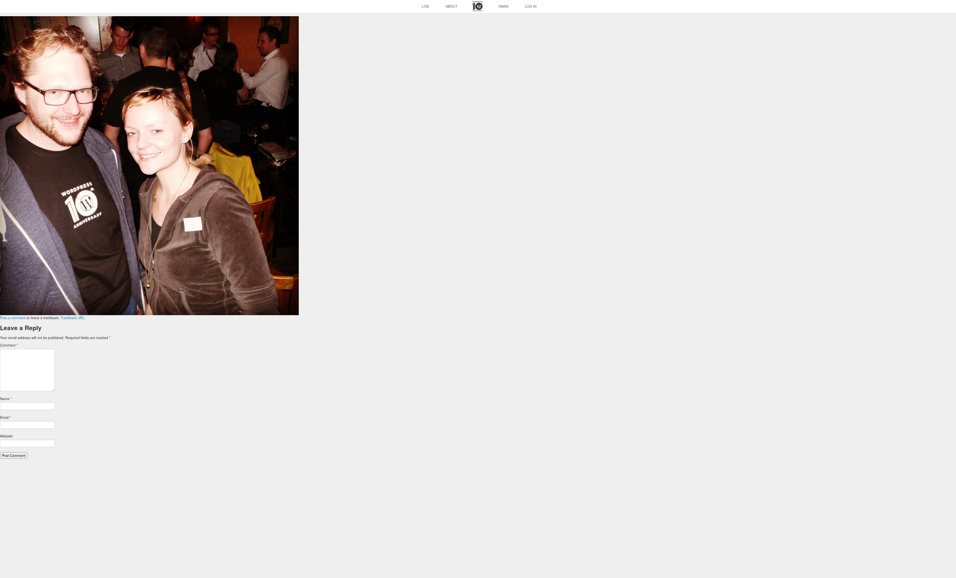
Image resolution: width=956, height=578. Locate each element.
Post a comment (13, 317)
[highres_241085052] (149, 165)
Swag (503, 6)
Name (6, 398)
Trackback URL (72, 317)
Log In (531, 6)
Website (6, 436)
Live (425, 6)
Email (5, 417)
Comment (9, 345)
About (452, 6)
